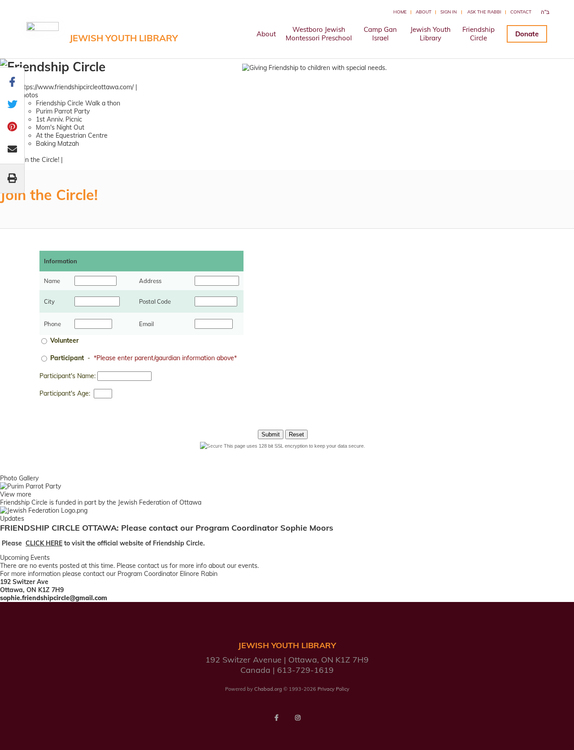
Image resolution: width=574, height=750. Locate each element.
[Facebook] (276, 717)
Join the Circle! (38, 160)
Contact (520, 12)
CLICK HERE (44, 543)
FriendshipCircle (478, 33)
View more (15, 494)
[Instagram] (297, 717)
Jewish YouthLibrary (430, 33)
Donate (527, 34)
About (423, 12)
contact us (153, 566)
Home (400, 12)
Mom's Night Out (60, 127)
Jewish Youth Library (124, 38)
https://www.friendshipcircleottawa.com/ (76, 87)
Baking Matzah (57, 144)
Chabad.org (268, 689)
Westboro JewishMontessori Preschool (319, 33)
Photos (28, 95)
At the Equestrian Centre (72, 135)
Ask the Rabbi (484, 12)
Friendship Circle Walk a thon (78, 103)
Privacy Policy (333, 689)
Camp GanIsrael (380, 33)
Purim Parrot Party (63, 111)
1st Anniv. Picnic (59, 119)
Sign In (448, 12)
